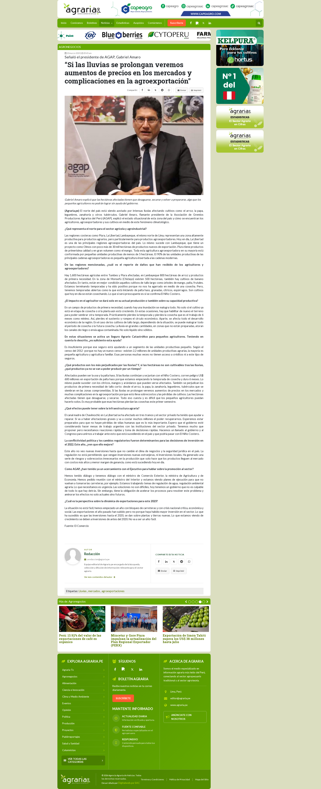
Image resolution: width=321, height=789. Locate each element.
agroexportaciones (113, 591)
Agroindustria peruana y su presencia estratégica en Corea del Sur (159, 639)
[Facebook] (115, 669)
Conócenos (77, 22)
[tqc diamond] (240, 48)
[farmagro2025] (204, 35)
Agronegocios (70, 47)
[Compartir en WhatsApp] (169, 90)
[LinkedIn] (141, 669)
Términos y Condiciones (152, 779)
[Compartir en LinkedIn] (149, 90)
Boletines (92, 22)
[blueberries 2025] (105, 35)
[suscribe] (240, 141)
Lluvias (83, 591)
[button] (189, 601)
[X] (132, 669)
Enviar (183, 90)
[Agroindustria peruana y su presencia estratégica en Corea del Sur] (161, 619)
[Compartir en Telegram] (162, 90)
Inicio (64, 22)
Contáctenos (155, 22)
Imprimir (197, 90)
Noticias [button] (105, 22)
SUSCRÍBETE (123, 698)
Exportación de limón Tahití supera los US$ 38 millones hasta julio (107, 639)
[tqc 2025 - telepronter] (73, 35)
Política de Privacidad (179, 779)
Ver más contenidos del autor (98, 577)
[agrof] (240, 117)
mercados (94, 591)
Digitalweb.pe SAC (129, 782)
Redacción (92, 554)
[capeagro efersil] (240, 86)
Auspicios (138, 22)
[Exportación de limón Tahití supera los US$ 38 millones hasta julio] (109, 619)
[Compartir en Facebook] (142, 90)
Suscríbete (176, 22)
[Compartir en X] (155, 90)
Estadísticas (122, 22)
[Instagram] (124, 669)
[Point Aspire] (186, 8)
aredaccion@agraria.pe (98, 559)
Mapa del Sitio (201, 779)
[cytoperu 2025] (151, 35)
